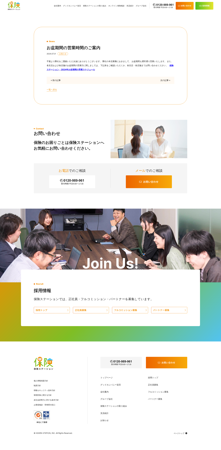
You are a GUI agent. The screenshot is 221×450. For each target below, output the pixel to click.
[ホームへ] (43, 363)
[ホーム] (14, 6)
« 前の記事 (56, 80)
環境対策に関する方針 (43, 395)
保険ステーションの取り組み (94, 6)
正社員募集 (153, 384)
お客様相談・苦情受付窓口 (44, 405)
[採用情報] (204, 6)
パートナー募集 (155, 399)
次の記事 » (165, 80)
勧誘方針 (37, 385)
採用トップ (153, 377)
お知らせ (104, 420)
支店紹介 (130, 6)
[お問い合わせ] (185, 6)
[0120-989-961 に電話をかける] (121, 362)
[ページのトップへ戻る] (180, 433)
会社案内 (57, 6)
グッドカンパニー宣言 (72, 6)
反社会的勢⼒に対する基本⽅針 (46, 400)
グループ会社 (141, 6)
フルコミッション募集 (158, 391)
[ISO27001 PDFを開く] (42, 416)
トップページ (106, 377)
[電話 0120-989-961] (163, 5)
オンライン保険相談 (116, 6)
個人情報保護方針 (41, 381)
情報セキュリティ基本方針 (44, 390)
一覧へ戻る (52, 89)
